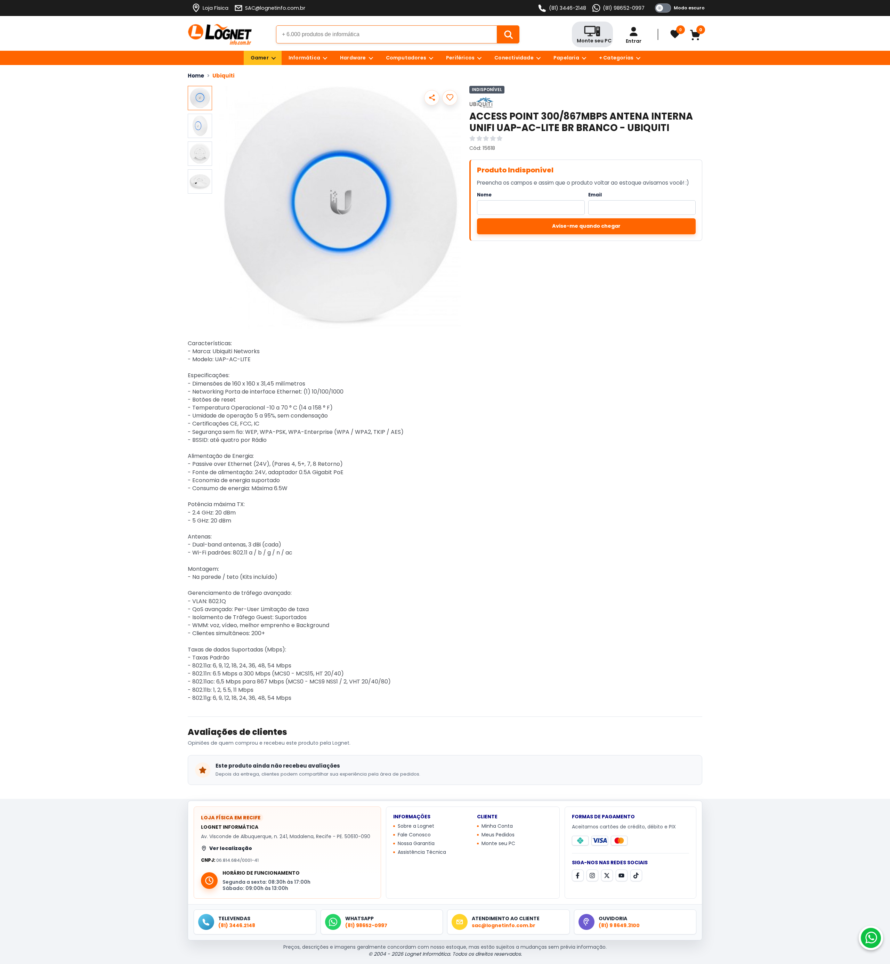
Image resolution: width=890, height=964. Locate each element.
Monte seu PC (498, 844)
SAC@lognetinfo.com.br (275, 8)
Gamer (260, 57)
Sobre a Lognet (416, 826)
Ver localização (230, 848)
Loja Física (215, 8)
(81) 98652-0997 (624, 8)
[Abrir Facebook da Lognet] (578, 875)
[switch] (678, 8)
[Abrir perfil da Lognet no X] (607, 875)
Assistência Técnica (422, 852)
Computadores (406, 57)
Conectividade (514, 57)
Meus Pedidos (498, 835)
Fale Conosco (414, 835)
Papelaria (566, 57)
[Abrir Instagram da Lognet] (592, 875)
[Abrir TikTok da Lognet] (636, 875)
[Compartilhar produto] (431, 97)
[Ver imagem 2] (200, 126)
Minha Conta (497, 826)
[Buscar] (508, 34)
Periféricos (460, 57)
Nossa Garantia (416, 844)
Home (196, 75)
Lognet (220, 34)
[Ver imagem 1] (200, 98)
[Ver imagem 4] (200, 181)
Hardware (353, 57)
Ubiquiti (223, 75)
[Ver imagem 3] (200, 153)
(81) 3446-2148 (567, 8)
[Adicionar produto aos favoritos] (450, 97)
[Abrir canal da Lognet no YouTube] (622, 875)
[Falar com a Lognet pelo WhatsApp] (871, 938)
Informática (304, 57)
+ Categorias (616, 57)
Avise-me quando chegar (586, 225)
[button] (340, 207)
